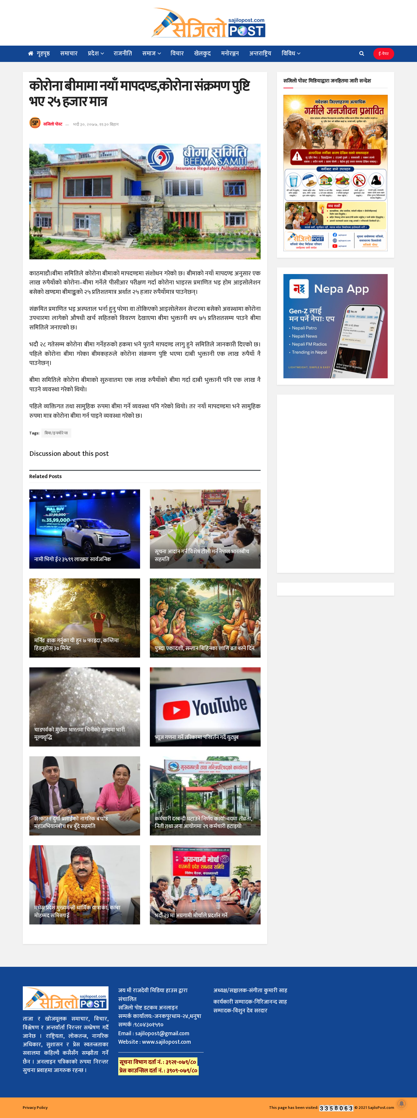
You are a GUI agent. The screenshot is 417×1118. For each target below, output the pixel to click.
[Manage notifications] (401, 1103)
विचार (177, 54)
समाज (149, 54)
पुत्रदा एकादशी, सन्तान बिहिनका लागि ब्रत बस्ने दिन (204, 648)
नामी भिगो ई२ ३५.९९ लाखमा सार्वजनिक (72, 559)
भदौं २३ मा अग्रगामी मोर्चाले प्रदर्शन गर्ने (191, 915)
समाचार (69, 54)
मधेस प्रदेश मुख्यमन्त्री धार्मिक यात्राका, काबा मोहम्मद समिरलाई (77, 911)
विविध (288, 54)
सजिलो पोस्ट (52, 124)
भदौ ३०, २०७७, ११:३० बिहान (96, 124)
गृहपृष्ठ (43, 54)
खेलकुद (202, 54)
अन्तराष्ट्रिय (260, 54)
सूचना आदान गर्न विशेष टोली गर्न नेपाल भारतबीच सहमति (202, 555)
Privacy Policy (35, 1107)
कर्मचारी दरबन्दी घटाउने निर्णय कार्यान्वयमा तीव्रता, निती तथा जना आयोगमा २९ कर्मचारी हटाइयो (203, 822)
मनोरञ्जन (230, 54)
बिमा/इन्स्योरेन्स (56, 433)
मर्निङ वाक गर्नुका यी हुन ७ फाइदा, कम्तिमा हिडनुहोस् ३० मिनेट (76, 644)
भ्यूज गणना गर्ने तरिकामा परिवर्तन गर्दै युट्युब (197, 737)
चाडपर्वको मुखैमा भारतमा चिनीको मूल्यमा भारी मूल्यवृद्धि (79, 733)
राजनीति (123, 54)
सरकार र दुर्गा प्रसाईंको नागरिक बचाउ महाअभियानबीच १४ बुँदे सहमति (71, 822)
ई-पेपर (384, 54)
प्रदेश (93, 54)
